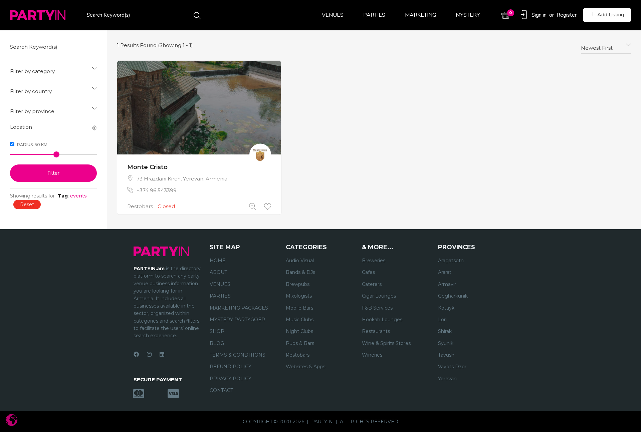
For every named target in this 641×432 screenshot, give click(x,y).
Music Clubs (299, 320)
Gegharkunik (453, 296)
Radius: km (31, 144)
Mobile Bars (299, 308)
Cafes (368, 272)
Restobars (140, 206)
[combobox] (53, 68)
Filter (53, 173)
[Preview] (252, 206)
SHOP (217, 331)
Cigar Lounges (379, 296)
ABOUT (218, 272)
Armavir (447, 284)
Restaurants (376, 331)
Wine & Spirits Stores (386, 343)
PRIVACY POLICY (230, 379)
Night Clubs (299, 331)
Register (567, 15)
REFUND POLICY (230, 367)
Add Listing (610, 14)
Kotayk (446, 308)
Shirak (445, 331)
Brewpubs (297, 284)
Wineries (372, 355)
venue (141, 284)
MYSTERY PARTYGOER (237, 320)
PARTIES (374, 15)
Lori (442, 320)
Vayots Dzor (452, 367)
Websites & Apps (305, 367)
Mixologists (299, 296)
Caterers (372, 284)
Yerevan (447, 379)
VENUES (333, 15)
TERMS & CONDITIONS (237, 355)
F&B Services (377, 308)
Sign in (539, 15)
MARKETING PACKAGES (239, 308)
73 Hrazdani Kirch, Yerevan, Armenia (182, 178)
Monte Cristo (147, 167)
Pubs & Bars (300, 343)
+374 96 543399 (157, 190)
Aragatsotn (451, 261)
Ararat (444, 272)
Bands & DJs (300, 272)
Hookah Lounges (382, 320)
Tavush (446, 355)
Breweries (373, 261)
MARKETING (420, 15)
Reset (27, 204)
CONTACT (221, 390)
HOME (218, 261)
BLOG (217, 343)
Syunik (445, 343)
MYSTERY (468, 15)
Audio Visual (300, 261)
